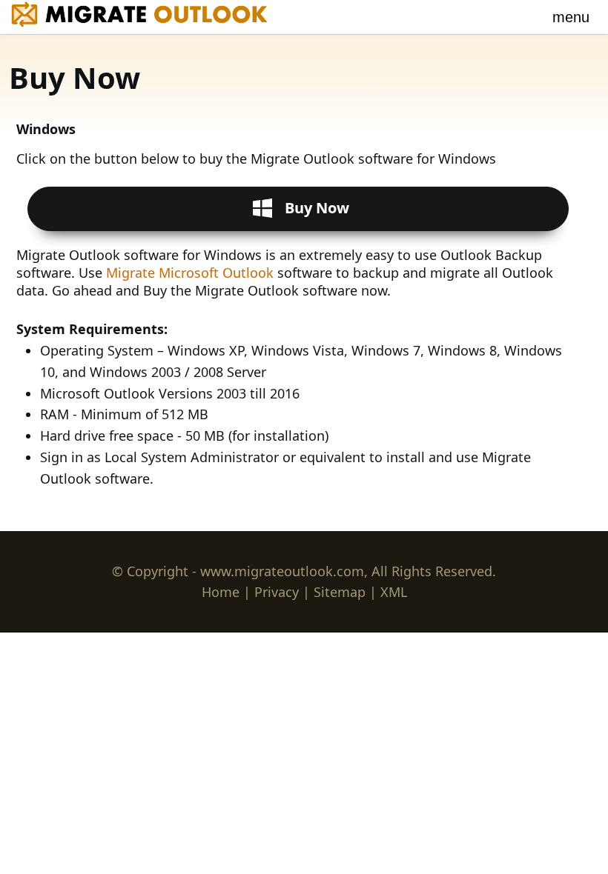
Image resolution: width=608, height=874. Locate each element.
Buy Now (317, 208)
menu (570, 17)
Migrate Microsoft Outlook (191, 272)
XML (393, 592)
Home (220, 592)
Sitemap (340, 592)
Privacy (276, 592)
